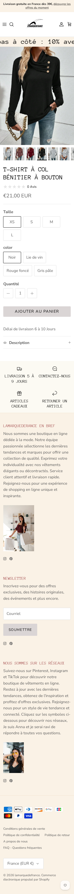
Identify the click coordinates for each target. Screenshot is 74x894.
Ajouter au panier (37, 311)
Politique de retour (57, 835)
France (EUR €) (20, 863)
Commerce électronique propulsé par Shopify (29, 877)
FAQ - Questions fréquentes (22, 848)
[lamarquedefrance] (37, 24)
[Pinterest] (11, 558)
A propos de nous (15, 841)
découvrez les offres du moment (48, 6)
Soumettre (20, 629)
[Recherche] (13, 24)
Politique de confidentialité (21, 835)
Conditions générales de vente (24, 829)
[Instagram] (4, 558)
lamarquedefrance (27, 875)
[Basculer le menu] (4, 24)
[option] (37, 96)
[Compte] (60, 24)
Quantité (11, 284)
